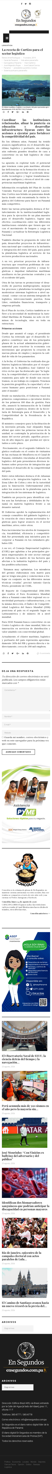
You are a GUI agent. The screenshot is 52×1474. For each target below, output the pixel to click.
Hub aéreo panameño (29, 60)
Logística (8, 1467)
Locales (25, 1462)
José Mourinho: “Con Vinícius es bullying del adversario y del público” (23, 1156)
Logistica (7, 45)
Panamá (7, 68)
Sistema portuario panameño (15, 71)
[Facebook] (21, 4)
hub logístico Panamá (12, 63)
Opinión (21, 1464)
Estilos (28, 1464)
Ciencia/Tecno (10, 1464)
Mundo (33, 1462)
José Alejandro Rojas (12, 65)
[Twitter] (26, 4)
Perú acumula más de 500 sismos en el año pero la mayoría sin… (25, 1107)
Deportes (41, 1462)
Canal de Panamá (11, 60)
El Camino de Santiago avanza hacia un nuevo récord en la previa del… (25, 1304)
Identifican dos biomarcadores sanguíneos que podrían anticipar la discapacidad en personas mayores (25, 1206)
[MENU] (6, 37)
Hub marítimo (29, 63)
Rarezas (36, 1464)
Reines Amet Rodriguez (11, 58)
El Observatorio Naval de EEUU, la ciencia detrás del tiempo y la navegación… (24, 1059)
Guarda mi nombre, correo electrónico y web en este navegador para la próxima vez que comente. (25, 740)
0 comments (45, 653)
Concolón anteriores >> (40, 913)
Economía (16, 1462)
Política (7, 1462)
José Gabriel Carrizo (32, 65)
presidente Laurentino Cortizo (25, 68)
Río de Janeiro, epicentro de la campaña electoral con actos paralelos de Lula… (21, 1256)
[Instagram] (30, 4)
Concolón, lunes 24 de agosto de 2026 (19, 901)
